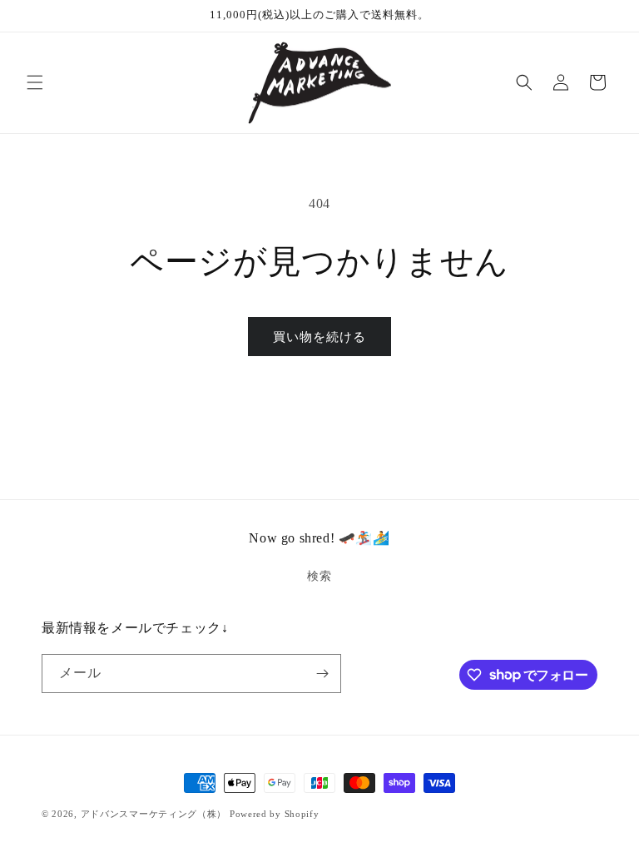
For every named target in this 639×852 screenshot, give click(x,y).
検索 (319, 576)
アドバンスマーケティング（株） (154, 814)
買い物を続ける (319, 337)
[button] (35, 82)
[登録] (322, 673)
